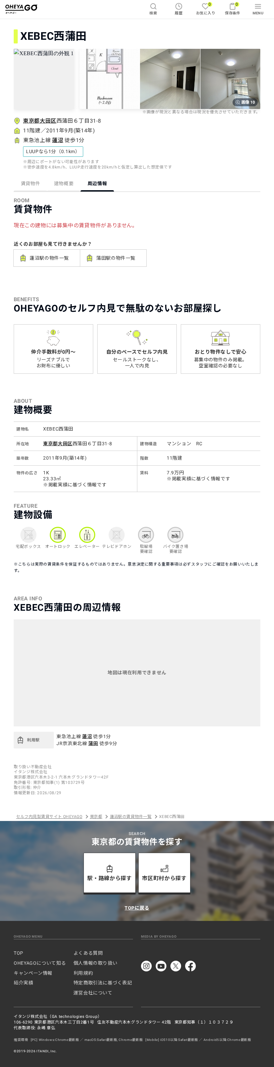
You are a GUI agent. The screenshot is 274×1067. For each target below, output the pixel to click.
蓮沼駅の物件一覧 (49, 258)
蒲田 (93, 743)
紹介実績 (23, 982)
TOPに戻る (137, 908)
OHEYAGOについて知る (40, 963)
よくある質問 (88, 953)
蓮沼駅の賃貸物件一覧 (131, 816)
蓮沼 (57, 140)
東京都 (96, 816)
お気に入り (205, 8)
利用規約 (83, 973)
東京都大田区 (39, 121)
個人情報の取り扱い (96, 963)
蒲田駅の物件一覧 (115, 258)
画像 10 (248, 102)
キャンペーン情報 (33, 973)
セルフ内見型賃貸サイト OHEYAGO (49, 816)
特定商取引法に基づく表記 (103, 982)
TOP (18, 953)
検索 (153, 13)
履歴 (178, 13)
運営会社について (93, 992)
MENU (258, 13)
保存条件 (232, 8)
